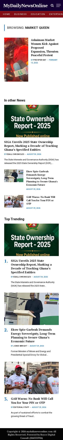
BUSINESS (20, 14)
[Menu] (58, 5)
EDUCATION (38, 14)
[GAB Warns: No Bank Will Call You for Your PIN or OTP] (13, 201)
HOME (6, 14)
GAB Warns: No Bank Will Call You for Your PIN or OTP (40, 200)
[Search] (52, 5)
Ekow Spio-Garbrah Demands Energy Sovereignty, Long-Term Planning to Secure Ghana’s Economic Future (42, 178)
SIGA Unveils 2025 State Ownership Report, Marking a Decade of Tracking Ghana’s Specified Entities (31, 146)
